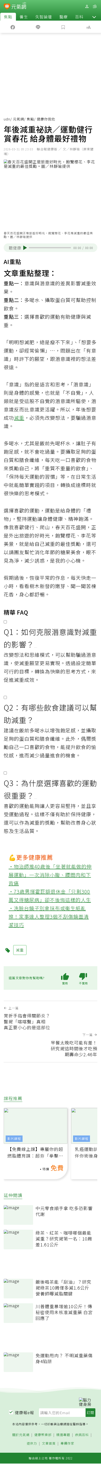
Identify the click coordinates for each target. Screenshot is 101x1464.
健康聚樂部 (42, 1435)
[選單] (95, 6)
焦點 (8, 17)
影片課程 (14, 1138)
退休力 (32, 1443)
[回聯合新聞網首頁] (7, 7)
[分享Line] (37, 27)
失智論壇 (43, 17)
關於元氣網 (20, 1435)
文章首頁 (49, 1443)
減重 (19, 417)
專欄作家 (67, 1443)
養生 (24, 17)
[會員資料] (87, 6)
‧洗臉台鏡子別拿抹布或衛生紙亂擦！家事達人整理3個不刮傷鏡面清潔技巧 (49, 916)
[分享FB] (12, 27)
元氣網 (18, 119)
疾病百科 (82, 1435)
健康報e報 (24, 1412)
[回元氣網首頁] (19, 6)
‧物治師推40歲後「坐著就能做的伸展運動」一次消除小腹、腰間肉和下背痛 (50, 875)
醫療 (63, 17)
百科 (79, 17)
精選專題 (63, 1435)
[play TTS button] (25, 248)
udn (7, 119)
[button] (94, 16)
